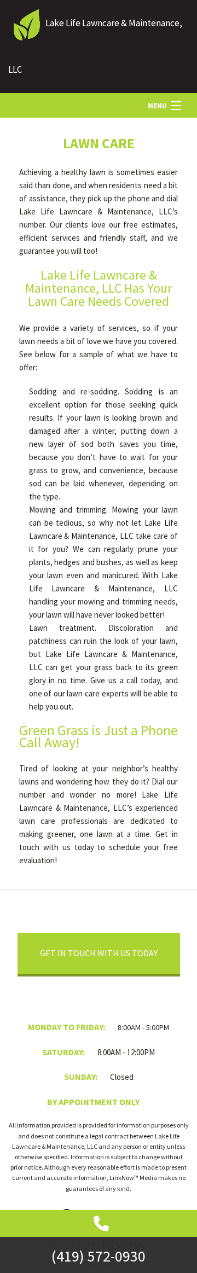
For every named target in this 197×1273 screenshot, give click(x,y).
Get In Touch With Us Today (99, 953)
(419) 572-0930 (98, 1256)
